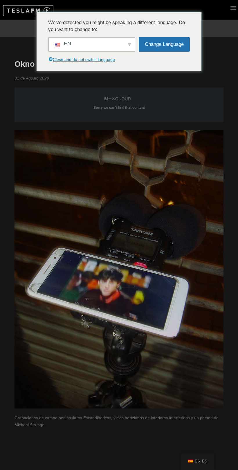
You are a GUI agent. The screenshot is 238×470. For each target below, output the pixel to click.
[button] (22, 10)
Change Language (164, 44)
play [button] (46, 10)
